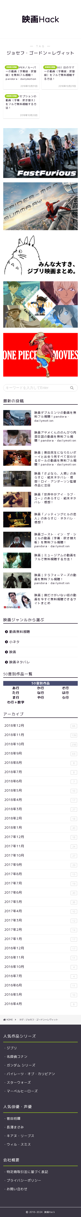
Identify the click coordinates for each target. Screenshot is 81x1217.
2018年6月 (39, 781)
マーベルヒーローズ (22, 1091)
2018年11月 (40, 735)
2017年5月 (39, 901)
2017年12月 (39, 837)
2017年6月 (39, 892)
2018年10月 (40, 744)
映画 (12, 652)
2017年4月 (39, 911)
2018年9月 (39, 753)
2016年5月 (39, 994)
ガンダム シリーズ (21, 1065)
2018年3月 (39, 809)
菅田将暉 (14, 1118)
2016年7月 (39, 976)
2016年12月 (39, 948)
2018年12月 (39, 725)
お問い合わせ (17, 1189)
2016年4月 (39, 1004)
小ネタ (14, 642)
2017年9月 (39, 864)
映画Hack (40, 19)
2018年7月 (39, 772)
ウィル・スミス (19, 1144)
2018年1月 (39, 827)
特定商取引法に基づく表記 (27, 1172)
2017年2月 (39, 929)
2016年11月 (39, 957)
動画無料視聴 (19, 631)
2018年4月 (39, 799)
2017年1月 (39, 939)
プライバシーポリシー (24, 1180)
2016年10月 (39, 966)
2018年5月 (39, 790)
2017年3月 (39, 920)
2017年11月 (39, 846)
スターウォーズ (19, 1082)
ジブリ (12, 1048)
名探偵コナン (17, 1056)
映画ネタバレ (19, 662)
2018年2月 (39, 818)
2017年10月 (39, 855)
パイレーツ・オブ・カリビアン (31, 1074)
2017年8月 (39, 874)
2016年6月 (39, 985)
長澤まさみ (15, 1127)
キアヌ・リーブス (20, 1136)
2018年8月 (39, 762)
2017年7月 (39, 883)
